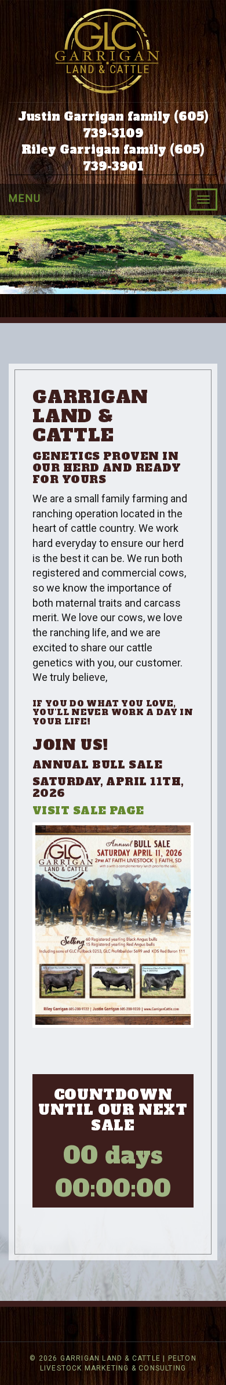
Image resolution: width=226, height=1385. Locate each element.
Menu (25, 198)
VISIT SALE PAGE (88, 810)
